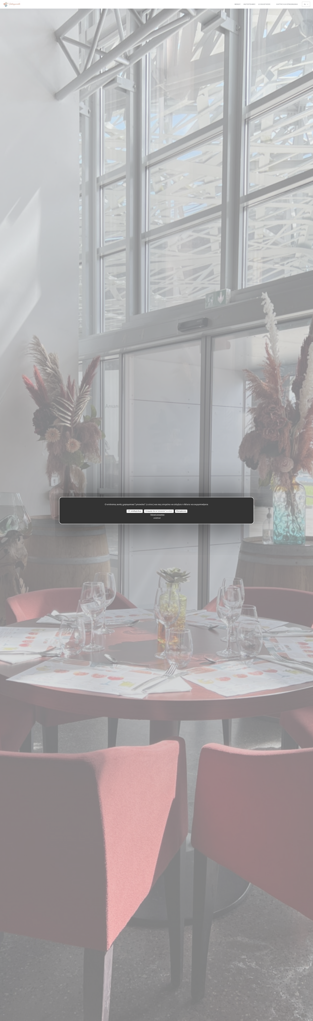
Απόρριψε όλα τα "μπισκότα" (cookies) (158, 511)
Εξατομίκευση (181, 511)
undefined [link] (157, 518)
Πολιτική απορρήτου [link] (157, 515)
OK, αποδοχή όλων (134, 511)
